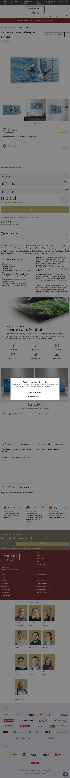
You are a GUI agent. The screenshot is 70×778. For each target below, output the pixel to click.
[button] (35, 397)
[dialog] (35, 389)
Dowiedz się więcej (45, 388)
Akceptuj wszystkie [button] (35, 392)
